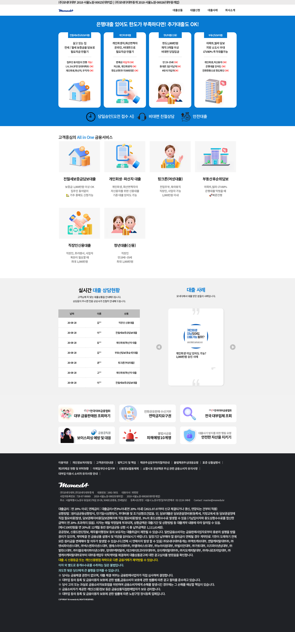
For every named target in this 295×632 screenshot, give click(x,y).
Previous (159, 347)
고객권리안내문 (104, 462)
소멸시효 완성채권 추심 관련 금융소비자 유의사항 (170, 468)
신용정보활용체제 (129, 468)
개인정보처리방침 (82, 462)
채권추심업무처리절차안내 (155, 462)
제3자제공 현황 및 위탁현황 (73, 468)
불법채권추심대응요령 (186, 462)
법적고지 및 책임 (127, 462)
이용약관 (63, 462)
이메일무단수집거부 (104, 468)
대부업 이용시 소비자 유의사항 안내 (78, 473)
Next (233, 347)
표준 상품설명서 (211, 462)
